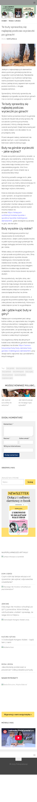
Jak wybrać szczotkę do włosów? (7, 402)
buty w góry (29, 371)
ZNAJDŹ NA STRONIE (10, 478)
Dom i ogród (7, 574)
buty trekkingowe (18, 371)
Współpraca (12, 39)
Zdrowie (5, 604)
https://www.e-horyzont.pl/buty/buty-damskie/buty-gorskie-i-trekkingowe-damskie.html (17, 348)
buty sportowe (6, 371)
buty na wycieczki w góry (24, 368)
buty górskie (10, 368)
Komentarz (8, 424)
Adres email (24, 438)
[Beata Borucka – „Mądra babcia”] (18, 696)
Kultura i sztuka (8, 637)
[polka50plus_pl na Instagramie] (27, 467)
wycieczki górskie (20, 375)
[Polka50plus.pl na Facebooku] (24, 467)
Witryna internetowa (12, 446)
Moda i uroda (15, 21)
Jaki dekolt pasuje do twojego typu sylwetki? (25, 402)
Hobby (4, 21)
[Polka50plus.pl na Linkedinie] (34, 467)
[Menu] (34, 2)
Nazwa (7, 438)
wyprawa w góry (7, 378)
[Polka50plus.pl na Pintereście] (31, 467)
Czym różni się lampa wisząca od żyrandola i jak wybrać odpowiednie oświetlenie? (17, 579)
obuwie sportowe (7, 375)
